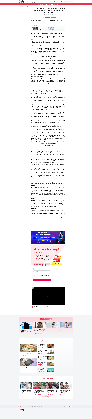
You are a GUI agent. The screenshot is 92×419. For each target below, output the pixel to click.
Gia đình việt (39, 406)
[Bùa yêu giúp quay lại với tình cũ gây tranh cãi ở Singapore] (39, 325)
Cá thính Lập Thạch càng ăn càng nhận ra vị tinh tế (42, 363)
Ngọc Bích (45, 14)
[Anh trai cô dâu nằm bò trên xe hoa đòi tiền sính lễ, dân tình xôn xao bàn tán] (52, 385)
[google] (60, 1)
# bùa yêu (41, 333)
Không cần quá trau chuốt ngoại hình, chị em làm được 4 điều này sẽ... (52, 330)
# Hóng (22, 394)
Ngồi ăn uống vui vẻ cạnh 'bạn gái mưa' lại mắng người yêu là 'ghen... (42, 28)
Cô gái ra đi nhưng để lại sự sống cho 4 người (42, 369)
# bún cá (25, 355)
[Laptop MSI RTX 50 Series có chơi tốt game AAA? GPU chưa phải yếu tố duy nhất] (28, 362)
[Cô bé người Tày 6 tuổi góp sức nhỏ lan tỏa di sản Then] (50, 346)
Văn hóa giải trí (41, 4)
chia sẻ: (42, 17)
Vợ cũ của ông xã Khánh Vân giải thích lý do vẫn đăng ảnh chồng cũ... (26, 391)
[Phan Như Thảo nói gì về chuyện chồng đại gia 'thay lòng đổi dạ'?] (39, 385)
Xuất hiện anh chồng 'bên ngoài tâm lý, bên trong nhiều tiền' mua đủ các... (58, 29)
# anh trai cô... (52, 394)
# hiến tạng (43, 371)
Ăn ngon (51, 4)
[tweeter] (58, 1)
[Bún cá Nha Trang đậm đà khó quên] (28, 348)
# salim (27, 334)
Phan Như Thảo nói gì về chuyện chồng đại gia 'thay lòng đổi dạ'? (39, 391)
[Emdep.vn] (22, 1)
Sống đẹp (46, 4)
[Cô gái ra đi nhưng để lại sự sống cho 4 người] (50, 370)
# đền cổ (42, 353)
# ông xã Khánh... (25, 394)
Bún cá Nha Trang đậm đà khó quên (27, 353)
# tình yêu (54, 333)
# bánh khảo (43, 359)
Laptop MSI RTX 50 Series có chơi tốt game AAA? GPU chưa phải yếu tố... (28, 368)
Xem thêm (46, 396)
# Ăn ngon (22, 355)
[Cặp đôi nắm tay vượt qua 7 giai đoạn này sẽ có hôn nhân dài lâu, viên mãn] (66, 325)
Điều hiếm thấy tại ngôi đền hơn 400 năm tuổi (42, 351)
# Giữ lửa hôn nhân (36, 333)
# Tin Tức (39, 353)
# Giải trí (39, 347)
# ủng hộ (64, 394)
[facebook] (57, 1)
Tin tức (35, 4)
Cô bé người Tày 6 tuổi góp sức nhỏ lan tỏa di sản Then (42, 345)
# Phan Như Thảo (39, 394)
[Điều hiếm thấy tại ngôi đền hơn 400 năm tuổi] (50, 352)
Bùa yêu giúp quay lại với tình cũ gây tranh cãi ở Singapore (39, 330)
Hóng (27, 6)
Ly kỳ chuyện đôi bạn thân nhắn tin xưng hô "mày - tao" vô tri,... (26, 331)
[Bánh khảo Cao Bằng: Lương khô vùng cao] (50, 358)
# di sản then (42, 347)
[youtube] (61, 1)
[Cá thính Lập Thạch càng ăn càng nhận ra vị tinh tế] (50, 364)
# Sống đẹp (39, 371)
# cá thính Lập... (43, 365)
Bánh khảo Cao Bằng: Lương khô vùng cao (42, 357)
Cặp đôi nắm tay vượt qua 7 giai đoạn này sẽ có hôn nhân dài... (65, 330)
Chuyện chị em (21, 6)
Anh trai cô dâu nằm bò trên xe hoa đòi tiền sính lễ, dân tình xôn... (52, 391)
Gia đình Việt (56, 4)
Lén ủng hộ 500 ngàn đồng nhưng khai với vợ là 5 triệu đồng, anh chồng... (65, 391)
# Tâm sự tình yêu (23, 334)
